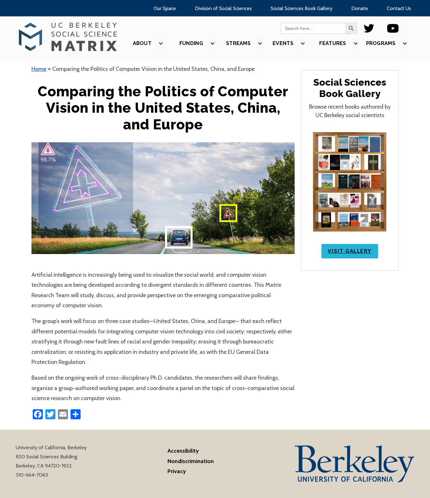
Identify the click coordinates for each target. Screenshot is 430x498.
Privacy (176, 471)
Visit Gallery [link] (350, 250)
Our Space (165, 8)
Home (38, 68)
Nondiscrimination (190, 461)
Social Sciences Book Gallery (301, 8)
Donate (359, 8)
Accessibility (183, 450)
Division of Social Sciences (223, 8)
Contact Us (399, 8)
